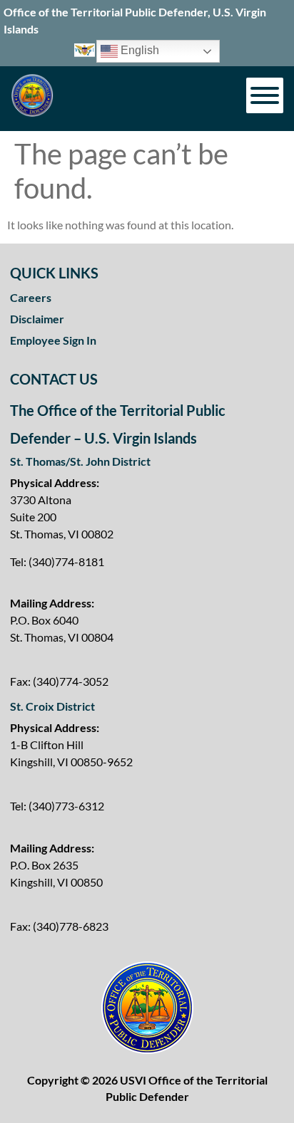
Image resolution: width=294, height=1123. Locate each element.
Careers (30, 297)
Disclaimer (37, 318)
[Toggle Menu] (264, 95)
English (138, 51)
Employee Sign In (53, 340)
